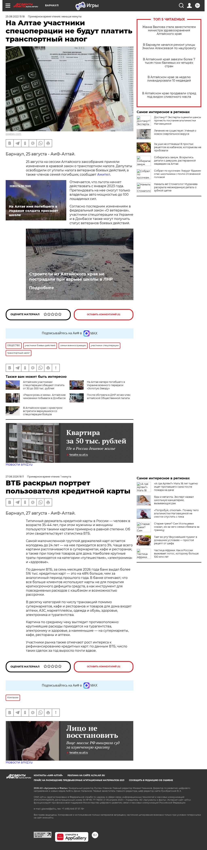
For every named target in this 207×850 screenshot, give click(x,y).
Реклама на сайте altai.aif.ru (86, 775)
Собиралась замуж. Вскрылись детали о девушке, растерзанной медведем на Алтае (175, 160)
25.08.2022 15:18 (15, 16)
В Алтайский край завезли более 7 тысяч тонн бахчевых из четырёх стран (169, 63)
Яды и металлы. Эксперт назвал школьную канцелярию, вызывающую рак (174, 500)
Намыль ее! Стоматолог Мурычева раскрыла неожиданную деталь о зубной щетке (175, 187)
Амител (103, 174)
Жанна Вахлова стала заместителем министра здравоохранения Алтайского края (169, 30)
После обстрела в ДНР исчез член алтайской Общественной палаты (108, 396)
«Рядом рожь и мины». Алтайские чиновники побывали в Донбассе (44, 396)
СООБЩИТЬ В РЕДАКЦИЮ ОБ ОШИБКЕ (151, 780)
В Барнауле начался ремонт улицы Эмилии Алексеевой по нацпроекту (169, 46)
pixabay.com (13, 133)
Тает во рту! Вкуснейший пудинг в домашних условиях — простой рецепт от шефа (175, 540)
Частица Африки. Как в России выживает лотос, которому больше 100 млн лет (176, 553)
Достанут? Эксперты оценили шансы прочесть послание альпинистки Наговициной (177, 120)
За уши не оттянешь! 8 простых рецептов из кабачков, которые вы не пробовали (177, 147)
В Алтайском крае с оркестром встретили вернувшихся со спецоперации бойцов (42, 411)
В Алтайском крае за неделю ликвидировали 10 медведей (169, 78)
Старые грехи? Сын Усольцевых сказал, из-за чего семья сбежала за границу (176, 527)
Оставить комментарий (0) (103, 314)
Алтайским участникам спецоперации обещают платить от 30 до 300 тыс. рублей (43, 385)
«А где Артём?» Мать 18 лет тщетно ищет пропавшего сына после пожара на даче (176, 486)
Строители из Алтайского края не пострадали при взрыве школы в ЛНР (71, 277)
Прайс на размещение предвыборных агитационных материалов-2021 (79, 780)
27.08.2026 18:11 (15, 476)
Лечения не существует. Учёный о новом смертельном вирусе (175, 132)
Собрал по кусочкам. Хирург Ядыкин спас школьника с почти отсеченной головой (177, 174)
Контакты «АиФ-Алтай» (48, 775)
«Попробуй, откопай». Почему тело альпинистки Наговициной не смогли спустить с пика (176, 513)
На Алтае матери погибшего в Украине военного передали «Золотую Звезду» (106, 385)
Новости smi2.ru (19, 464)
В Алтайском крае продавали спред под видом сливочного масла (169, 95)
